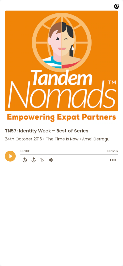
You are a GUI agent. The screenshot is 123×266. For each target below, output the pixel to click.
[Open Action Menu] (113, 160)
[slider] (21, 155)
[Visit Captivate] (116, 7)
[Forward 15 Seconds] (33, 159)
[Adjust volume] (51, 159)
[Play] (10, 156)
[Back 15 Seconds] (24, 159)
